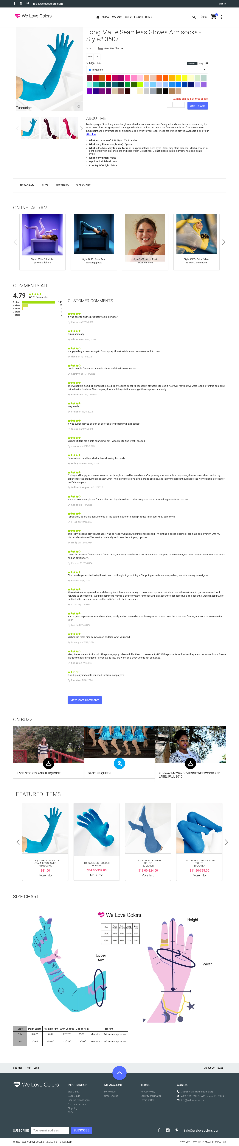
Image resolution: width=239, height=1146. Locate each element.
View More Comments (84, 700)
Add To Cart (197, 106)
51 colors (91, 134)
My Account (110, 1091)
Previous (17, 128)
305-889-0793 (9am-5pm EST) (197, 1091)
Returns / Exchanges (79, 1100)
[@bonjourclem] (145, 242)
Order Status (111, 1096)
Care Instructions (77, 1104)
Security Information (151, 1096)
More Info (45, 875)
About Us (209, 1067)
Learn (37, 1067)
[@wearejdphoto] (42, 242)
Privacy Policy (148, 1091)
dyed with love (188, 1142)
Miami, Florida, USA (215, 1142)
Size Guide (73, 1091)
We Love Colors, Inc (37, 1142)
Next (82, 128)
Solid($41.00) (93, 63)
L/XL (97, 56)
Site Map (18, 1067)
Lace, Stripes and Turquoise (38, 773)
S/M (90, 56)
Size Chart (83, 185)
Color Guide (74, 1096)
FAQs (70, 1112)
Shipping (72, 1108)
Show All (192, 64)
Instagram (27, 185)
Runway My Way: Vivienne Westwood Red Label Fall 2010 (189, 775)
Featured (62, 185)
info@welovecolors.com (48, 3)
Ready (201, 64)
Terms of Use (147, 1100)
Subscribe (21, 1130)
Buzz (45, 185)
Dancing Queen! (99, 773)
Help (28, 1067)
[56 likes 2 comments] (196, 242)
